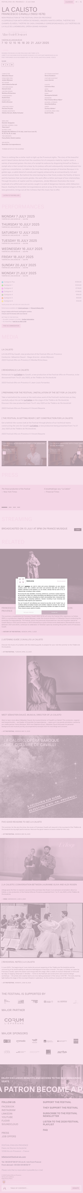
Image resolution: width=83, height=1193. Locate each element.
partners (27, 586)
